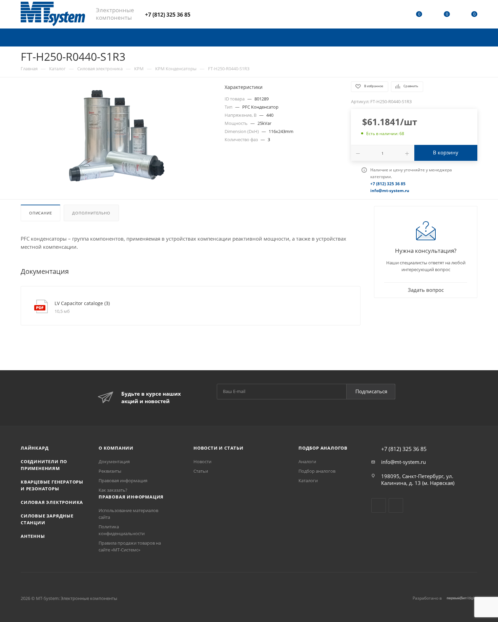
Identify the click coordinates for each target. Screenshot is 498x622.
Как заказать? (113, 490)
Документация (114, 461)
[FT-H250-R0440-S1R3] (116, 135)
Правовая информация (123, 480)
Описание (40, 212)
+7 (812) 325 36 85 (167, 14)
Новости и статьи (218, 448)
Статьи (200, 471)
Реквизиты (110, 471)
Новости (202, 461)
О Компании (116, 448)
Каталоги (308, 480)
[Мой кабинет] (392, 15)
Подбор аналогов (323, 448)
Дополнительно (91, 212)
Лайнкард (34, 448)
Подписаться (371, 391)
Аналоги (307, 461)
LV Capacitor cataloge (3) (82, 303)
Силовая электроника (52, 502)
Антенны (33, 536)
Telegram (202, 14)
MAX (220, 14)
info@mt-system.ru (403, 461)
